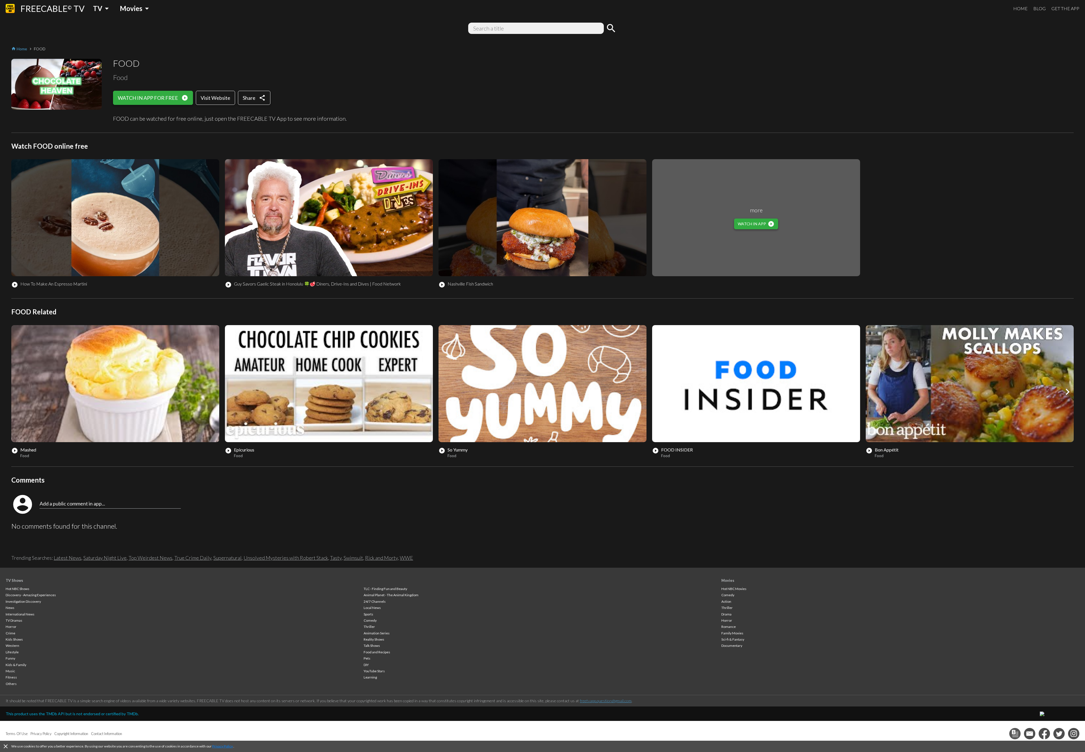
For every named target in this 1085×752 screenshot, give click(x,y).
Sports (368, 614)
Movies (727, 580)
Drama (726, 614)
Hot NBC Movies (734, 589)
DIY (366, 665)
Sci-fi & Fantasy (732, 639)
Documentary (731, 645)
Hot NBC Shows (17, 589)
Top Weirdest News (150, 558)
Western (12, 645)
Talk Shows (372, 645)
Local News (372, 608)
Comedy (370, 620)
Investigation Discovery (23, 601)
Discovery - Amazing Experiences (31, 595)
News (10, 608)
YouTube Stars (374, 671)
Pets (367, 658)
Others (11, 684)
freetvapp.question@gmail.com (606, 700)
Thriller (369, 626)
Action (726, 601)
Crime (10, 633)
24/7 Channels (375, 601)
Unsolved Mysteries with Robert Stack (286, 558)
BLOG (1039, 8)
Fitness (11, 677)
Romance (728, 626)
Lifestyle (12, 652)
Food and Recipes (377, 652)
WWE (406, 558)
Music (10, 671)
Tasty (336, 558)
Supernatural (227, 558)
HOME (1020, 8)
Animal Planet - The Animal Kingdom (391, 595)
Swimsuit (353, 558)
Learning (370, 677)
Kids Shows (14, 639)
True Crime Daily (192, 558)
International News (20, 614)
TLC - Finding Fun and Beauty (385, 589)
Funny (10, 658)
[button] (1067, 392)
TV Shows (14, 580)
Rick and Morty (381, 558)
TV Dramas (14, 620)
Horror (11, 626)
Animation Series (377, 633)
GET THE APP (1065, 8)
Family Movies (732, 633)
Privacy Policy (222, 746)
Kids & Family (16, 665)
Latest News (67, 558)
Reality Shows (374, 639)
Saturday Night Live (105, 558)
